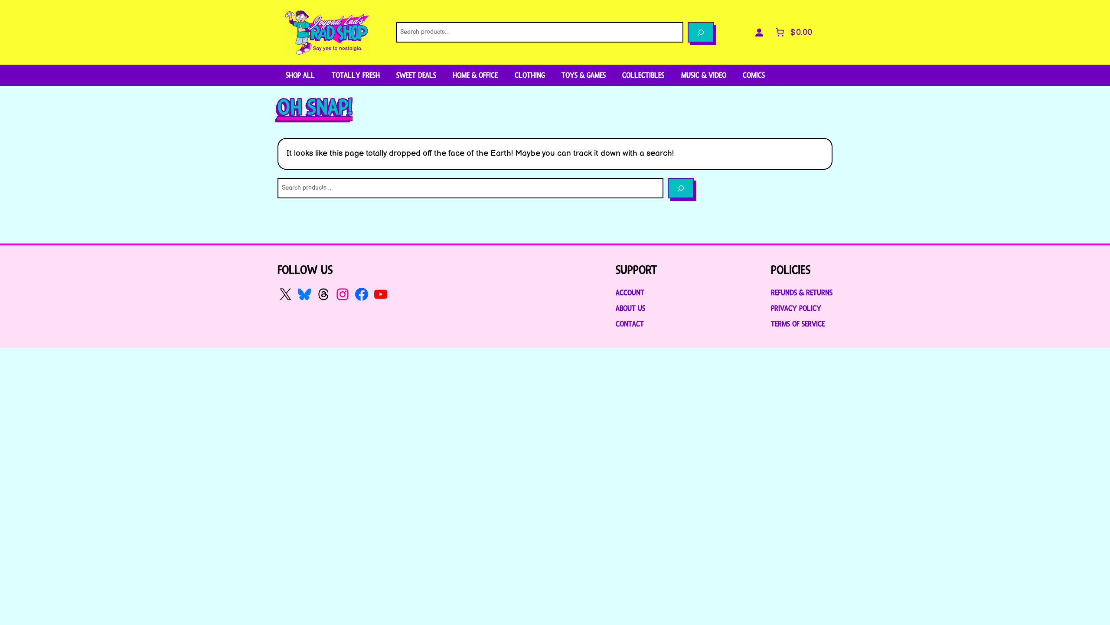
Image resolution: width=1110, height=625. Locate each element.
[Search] (701, 32)
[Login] (759, 32)
